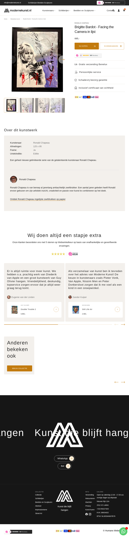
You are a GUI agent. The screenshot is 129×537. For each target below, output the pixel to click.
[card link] (56, 309)
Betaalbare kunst (15, 19)
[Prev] (116, 382)
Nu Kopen (83, 46)
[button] (113, 10)
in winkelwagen (111, 46)
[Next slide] (123, 324)
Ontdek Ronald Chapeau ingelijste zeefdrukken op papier (38, 199)
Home (5, 19)
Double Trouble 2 (28, 309)
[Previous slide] (116, 324)
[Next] (123, 382)
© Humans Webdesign (114, 530)
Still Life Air (87, 309)
